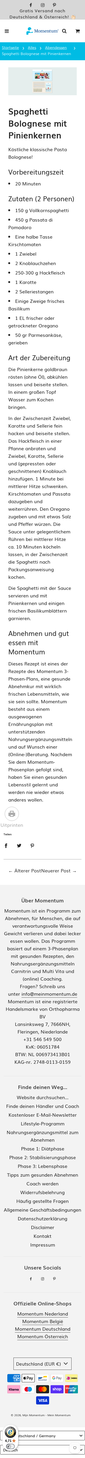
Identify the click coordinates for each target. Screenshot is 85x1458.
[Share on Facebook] (6, 844)
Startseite (10, 47)
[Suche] (64, 31)
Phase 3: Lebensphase (42, 1165)
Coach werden (42, 1183)
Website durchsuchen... (42, 1097)
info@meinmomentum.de (49, 993)
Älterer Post (27, 870)
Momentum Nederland (42, 1313)
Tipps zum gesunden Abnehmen (42, 1174)
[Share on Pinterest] (32, 844)
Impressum (42, 1244)
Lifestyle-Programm (42, 1123)
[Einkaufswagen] (77, 31)
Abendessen (56, 47)
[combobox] (42, 1435)
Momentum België (42, 1321)
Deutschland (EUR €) (39, 1363)
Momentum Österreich (42, 1336)
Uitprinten (11, 824)
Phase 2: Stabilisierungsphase (42, 1157)
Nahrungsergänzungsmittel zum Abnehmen (42, 1135)
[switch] (10, 1446)
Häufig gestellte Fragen (42, 1200)
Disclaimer (42, 1227)
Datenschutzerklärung (42, 1218)
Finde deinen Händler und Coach (42, 1105)
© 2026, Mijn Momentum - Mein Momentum (41, 1415)
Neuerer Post (56, 870)
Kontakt (42, 1235)
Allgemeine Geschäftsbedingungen (42, 1209)
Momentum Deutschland (42, 1328)
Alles (32, 47)
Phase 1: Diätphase (42, 1148)
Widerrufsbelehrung (42, 1192)
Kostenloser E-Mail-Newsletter (42, 1114)
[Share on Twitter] (19, 844)
